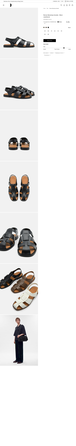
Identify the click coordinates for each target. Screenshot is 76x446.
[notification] (64, 5)
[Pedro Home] (10, 5)
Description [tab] (46, 53)
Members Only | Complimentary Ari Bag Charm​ (13, 1)
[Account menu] (67, 5)
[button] (55, 1)
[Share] (68, 22)
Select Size (49, 40)
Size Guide (45, 44)
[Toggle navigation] (3, 5)
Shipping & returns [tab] (59, 53)
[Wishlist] (69, 5)
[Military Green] (44, 28)
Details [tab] (52, 53)
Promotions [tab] (47, 55)
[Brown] (47, 28)
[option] (19, 33)
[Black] (49, 28)
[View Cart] (72, 5)
